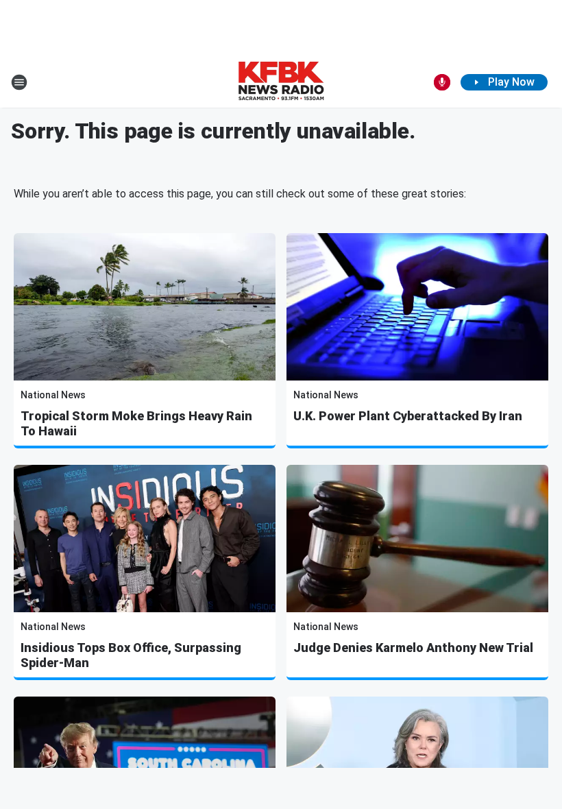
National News (53, 394)
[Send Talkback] (442, 82)
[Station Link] (281, 82)
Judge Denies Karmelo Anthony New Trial (413, 647)
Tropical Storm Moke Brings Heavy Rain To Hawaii (136, 423)
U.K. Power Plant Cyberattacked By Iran (407, 416)
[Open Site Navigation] (19, 82)
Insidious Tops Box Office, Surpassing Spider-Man (131, 655)
